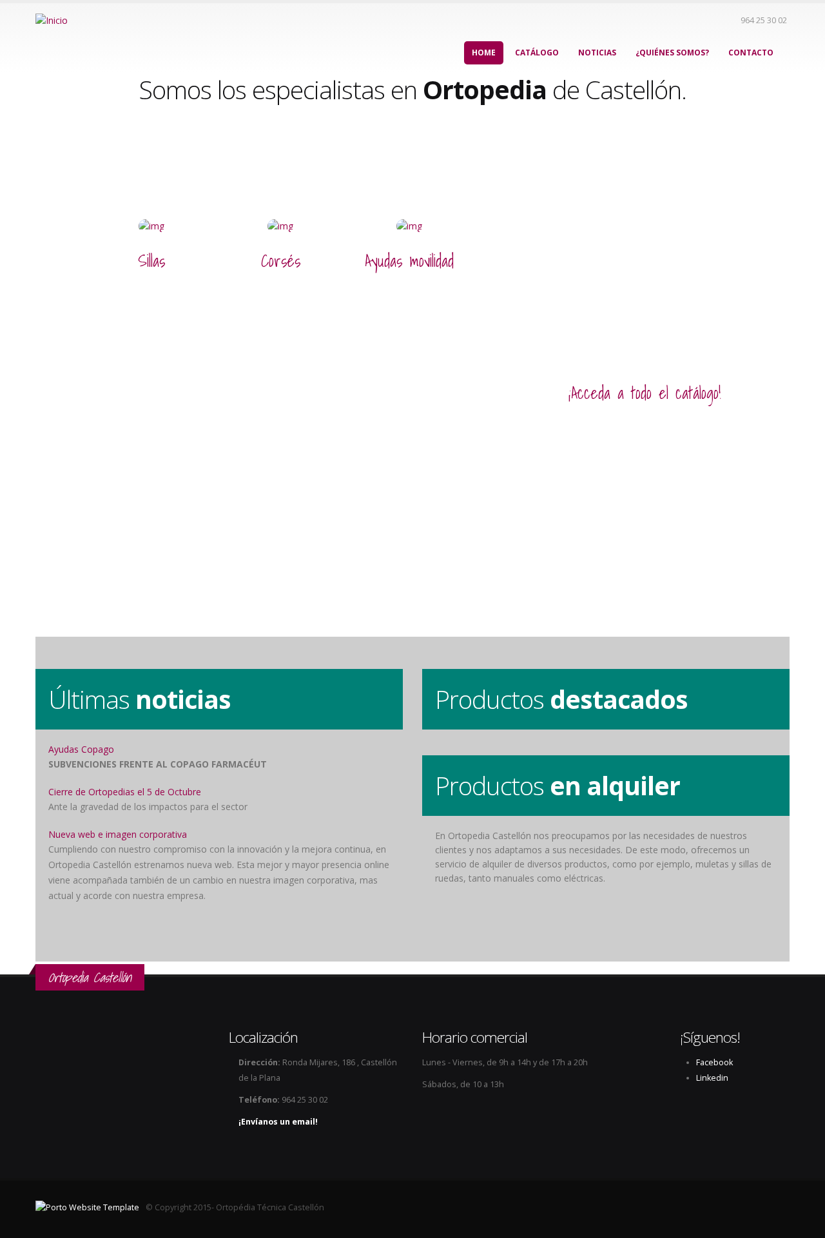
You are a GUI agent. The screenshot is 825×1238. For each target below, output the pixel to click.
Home (484, 52)
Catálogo (537, 52)
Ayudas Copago (81, 749)
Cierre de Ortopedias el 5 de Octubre (124, 792)
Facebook (714, 1062)
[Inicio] (51, 20)
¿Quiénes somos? (672, 52)
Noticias (597, 52)
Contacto (750, 52)
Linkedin (712, 1077)
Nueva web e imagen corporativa (117, 834)
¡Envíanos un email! (278, 1121)
